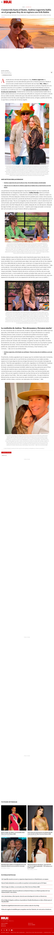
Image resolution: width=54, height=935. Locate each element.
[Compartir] (51, 72)
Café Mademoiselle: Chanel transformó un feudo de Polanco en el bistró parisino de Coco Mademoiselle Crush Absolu (25, 891)
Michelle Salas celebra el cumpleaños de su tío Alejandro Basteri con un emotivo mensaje (13, 865)
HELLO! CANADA (31, 924)
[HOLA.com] (27, 918)
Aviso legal (5, 932)
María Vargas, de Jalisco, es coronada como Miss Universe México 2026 (13, 833)
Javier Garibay (5, 70)
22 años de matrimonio (8, 92)
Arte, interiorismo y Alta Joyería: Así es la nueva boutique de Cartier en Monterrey (24, 896)
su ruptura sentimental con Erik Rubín (36, 89)
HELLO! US (30, 923)
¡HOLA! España (4, 923)
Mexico (4, 455)
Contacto (47, 932)
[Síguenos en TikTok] (12, 930)
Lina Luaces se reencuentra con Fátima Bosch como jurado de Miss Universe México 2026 (40, 833)
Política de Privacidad (34, 932)
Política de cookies (18, 932)
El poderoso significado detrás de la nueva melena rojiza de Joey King (20, 905)
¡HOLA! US (3, 924)
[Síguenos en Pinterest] (9, 930)
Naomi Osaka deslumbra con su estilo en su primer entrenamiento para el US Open (23, 883)
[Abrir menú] (2, 2)
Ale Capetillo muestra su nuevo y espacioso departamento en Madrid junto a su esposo (24, 879)
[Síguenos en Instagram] (7, 930)
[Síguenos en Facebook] (2, 930)
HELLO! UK (3, 926)
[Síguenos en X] (4, 930)
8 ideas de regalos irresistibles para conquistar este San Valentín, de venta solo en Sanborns (26, 909)
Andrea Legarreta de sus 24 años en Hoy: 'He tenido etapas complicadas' (25, 182)
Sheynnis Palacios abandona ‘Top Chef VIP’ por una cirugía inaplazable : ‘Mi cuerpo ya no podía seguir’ (40, 866)
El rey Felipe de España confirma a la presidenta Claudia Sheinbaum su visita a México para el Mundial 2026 (26, 900)
